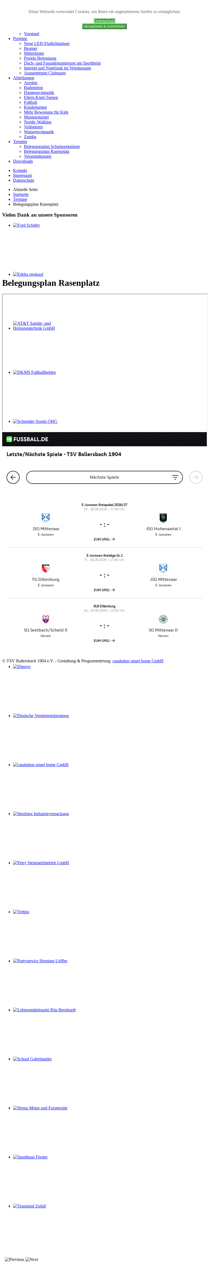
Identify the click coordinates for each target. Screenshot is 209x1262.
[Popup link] (44, 1010)
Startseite (21, 194)
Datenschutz (104, 21)
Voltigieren (33, 127)
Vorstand (31, 33)
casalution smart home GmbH (138, 661)
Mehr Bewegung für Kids (46, 112)
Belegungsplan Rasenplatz (46, 151)
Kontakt (20, 170)
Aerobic (31, 82)
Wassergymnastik (39, 131)
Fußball (30, 102)
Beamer (30, 48)
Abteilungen (23, 77)
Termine (20, 141)
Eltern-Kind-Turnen (41, 97)
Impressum (22, 175)
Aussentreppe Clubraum (45, 73)
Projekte (20, 38)
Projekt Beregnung (40, 58)
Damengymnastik (39, 92)
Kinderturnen (35, 107)
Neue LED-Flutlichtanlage (47, 43)
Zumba (30, 136)
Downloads (23, 161)
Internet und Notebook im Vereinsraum (57, 68)
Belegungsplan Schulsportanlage (52, 146)
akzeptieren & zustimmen (104, 26)
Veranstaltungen (37, 156)
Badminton (33, 87)
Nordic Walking (37, 122)
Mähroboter (34, 53)
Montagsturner (36, 117)
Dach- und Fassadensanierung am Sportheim (62, 63)
